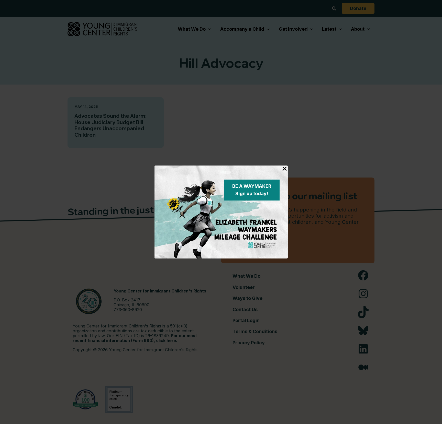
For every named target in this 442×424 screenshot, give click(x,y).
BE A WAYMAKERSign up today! (251, 189)
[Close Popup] (284, 169)
